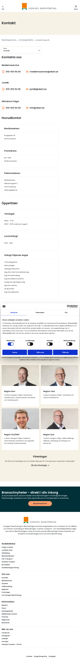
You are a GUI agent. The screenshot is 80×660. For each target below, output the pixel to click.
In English (52, 656)
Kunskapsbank (7, 611)
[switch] (30, 344)
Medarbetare (7, 581)
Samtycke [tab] (14, 312)
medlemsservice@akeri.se (44, 71)
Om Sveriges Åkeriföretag (11, 595)
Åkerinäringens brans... (9, 40)
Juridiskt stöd (7, 550)
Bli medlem (6, 565)
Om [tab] (66, 312)
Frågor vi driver (7, 547)
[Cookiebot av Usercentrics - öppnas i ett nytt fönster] (68, 306)
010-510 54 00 (13, 71)
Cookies (29, 656)
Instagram (6, 636)
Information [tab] (40, 312)
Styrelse (5, 583)
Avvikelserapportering (10, 568)
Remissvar (6, 623)
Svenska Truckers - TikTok (11, 644)
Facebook (5, 633)
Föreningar (6, 592)
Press (4, 608)
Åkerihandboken (8, 556)
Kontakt (5, 578)
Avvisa (14, 352)
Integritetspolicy (40, 656)
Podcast (5, 617)
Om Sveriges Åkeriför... (26, 40)
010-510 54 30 (13, 89)
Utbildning (6, 553)
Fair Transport (7, 559)
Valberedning (7, 586)
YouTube (5, 641)
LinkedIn (5, 639)
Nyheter (5, 605)
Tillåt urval (40, 352)
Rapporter (6, 620)
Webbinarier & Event (9, 614)
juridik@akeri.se (38, 89)
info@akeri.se (37, 107)
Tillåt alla (65, 352)
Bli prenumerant (40, 503)
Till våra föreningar (39, 465)
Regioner (5, 589)
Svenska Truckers (8, 562)
